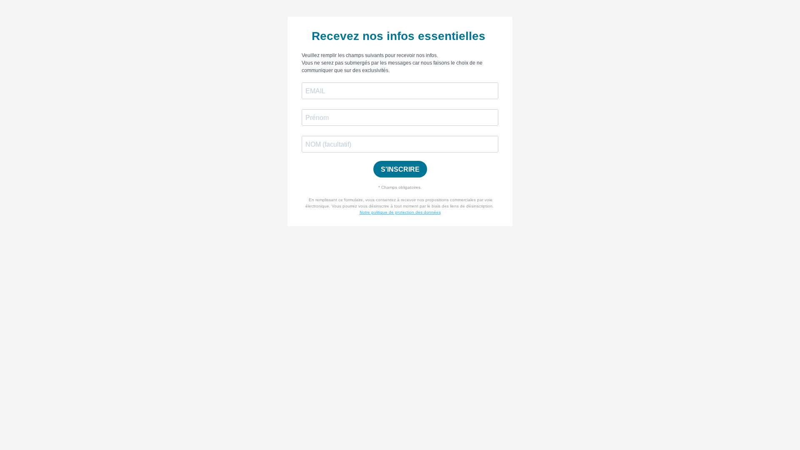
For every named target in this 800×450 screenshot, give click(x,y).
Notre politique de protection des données (400, 212)
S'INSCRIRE (400, 169)
